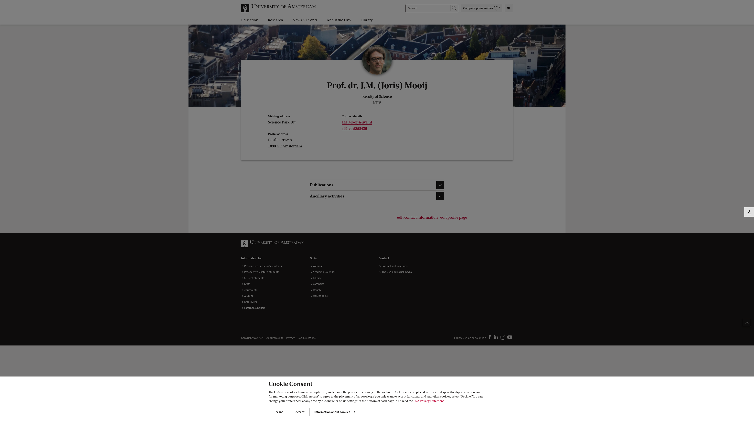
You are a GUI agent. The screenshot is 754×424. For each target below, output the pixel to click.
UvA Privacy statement (429, 401)
